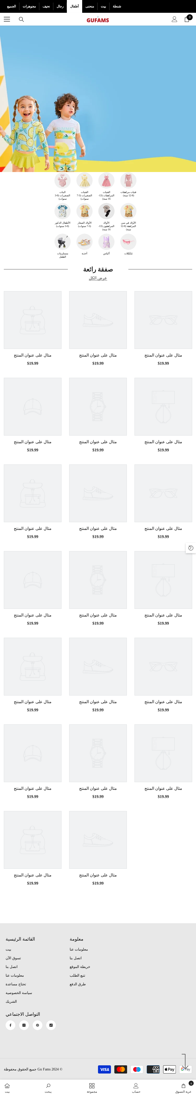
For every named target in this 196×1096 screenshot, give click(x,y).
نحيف (46, 6)
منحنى (89, 6)
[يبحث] (21, 19)
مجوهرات (29, 6)
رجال (60, 6)
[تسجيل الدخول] (174, 19)
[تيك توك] (51, 1025)
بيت (103, 6)
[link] (48, 1088)
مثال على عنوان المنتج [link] (33, 355)
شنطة (117, 6)
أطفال (74, 6)
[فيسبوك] (10, 1025)
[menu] (7, 19)
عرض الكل (98, 278)
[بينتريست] (37, 1025)
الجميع (11, 6)
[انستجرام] (24, 1025)
